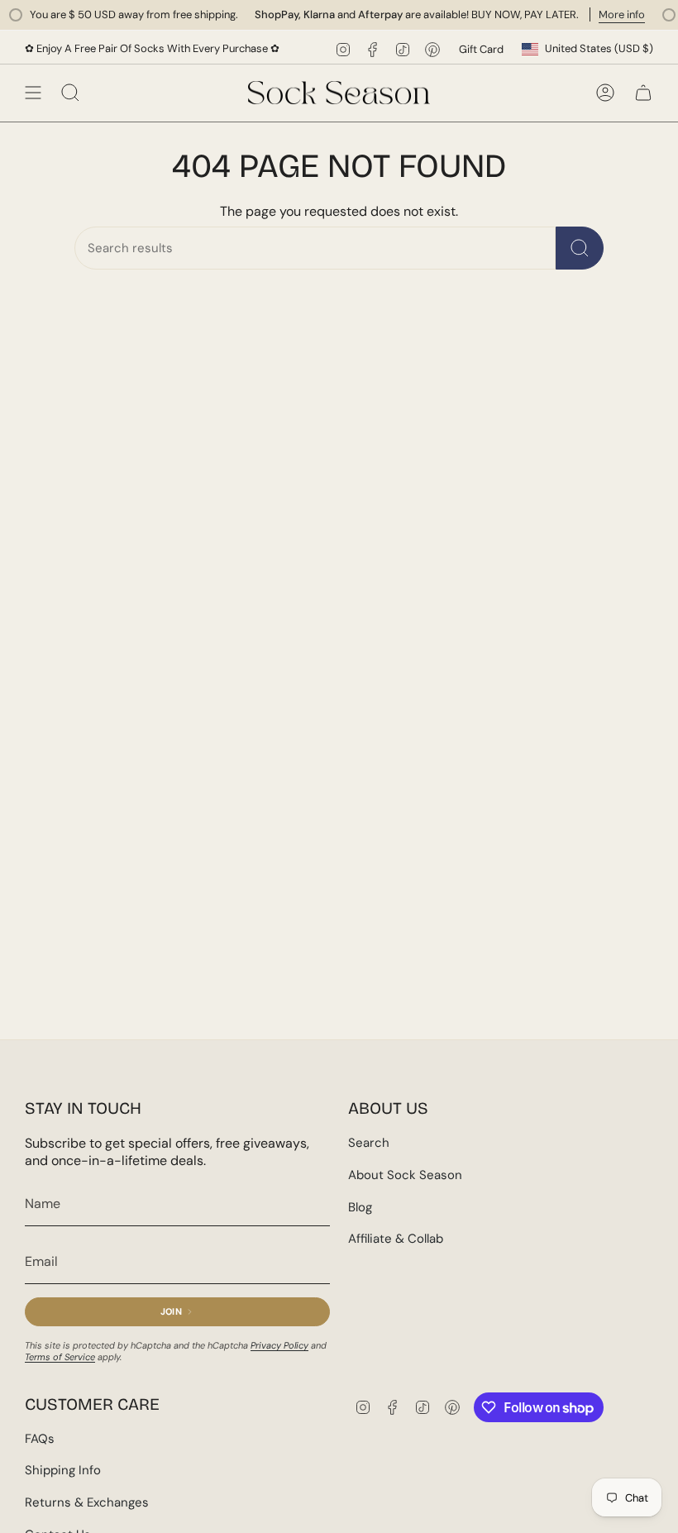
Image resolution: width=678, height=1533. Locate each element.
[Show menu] (33, 93)
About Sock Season (405, 1175)
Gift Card (481, 49)
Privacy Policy (279, 1345)
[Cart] (643, 93)
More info (606, 14)
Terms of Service (60, 1357)
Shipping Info (63, 1470)
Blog (360, 1207)
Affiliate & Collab (395, 1238)
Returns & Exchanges (87, 1502)
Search (368, 1142)
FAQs (40, 1438)
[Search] (580, 248)
